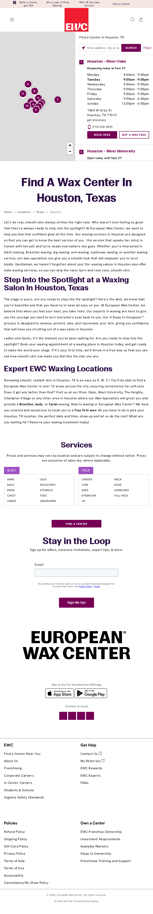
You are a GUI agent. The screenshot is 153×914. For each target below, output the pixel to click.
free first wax (85, 410)
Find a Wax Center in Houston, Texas (76, 191)
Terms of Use (14, 868)
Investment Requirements (100, 839)
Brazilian (26, 404)
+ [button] (70, 145)
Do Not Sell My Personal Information (76, 901)
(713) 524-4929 (102, 127)
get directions (96, 120)
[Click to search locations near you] (83, 48)
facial (53, 404)
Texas (40, 212)
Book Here (102, 135)
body (39, 404)
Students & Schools (19, 790)
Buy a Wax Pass (134, 135)
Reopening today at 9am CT (106, 68)
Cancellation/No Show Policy (26, 883)
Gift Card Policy (16, 846)
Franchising (13, 768)
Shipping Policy (15, 839)
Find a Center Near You (22, 754)
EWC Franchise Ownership (101, 832)
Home (8, 212)
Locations (25, 212)
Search (131, 48)
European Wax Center (69, 895)
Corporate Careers (19, 775)
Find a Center (76, 524)
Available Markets (94, 846)
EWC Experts (90, 775)
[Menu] (12, 19)
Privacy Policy (14, 853)
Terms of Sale (14, 861)
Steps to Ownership (95, 853)
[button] (132, 19)
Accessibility (14, 875)
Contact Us (89, 754)
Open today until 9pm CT (104, 158)
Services (76, 445)
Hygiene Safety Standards (24, 797)
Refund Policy (14, 832)
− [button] (70, 151)
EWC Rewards (91, 768)
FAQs (84, 783)
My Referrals (90, 761)
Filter (147, 48)
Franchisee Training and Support (105, 861)
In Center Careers (18, 783)
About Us (11, 761)
